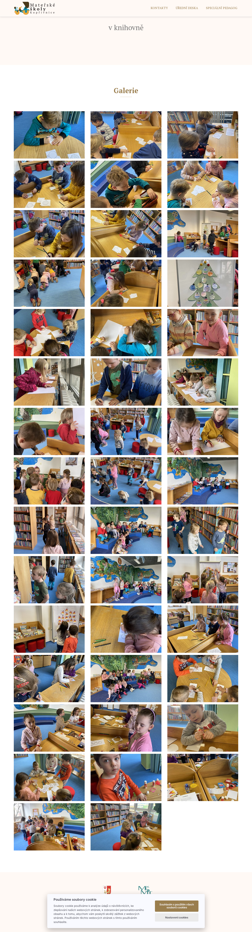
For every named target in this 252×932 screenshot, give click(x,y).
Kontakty (159, 8)
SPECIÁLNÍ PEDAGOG (221, 8)
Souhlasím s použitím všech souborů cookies (176, 906)
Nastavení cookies (176, 917)
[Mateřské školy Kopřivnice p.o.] (34, 8)
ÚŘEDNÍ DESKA (187, 8)
